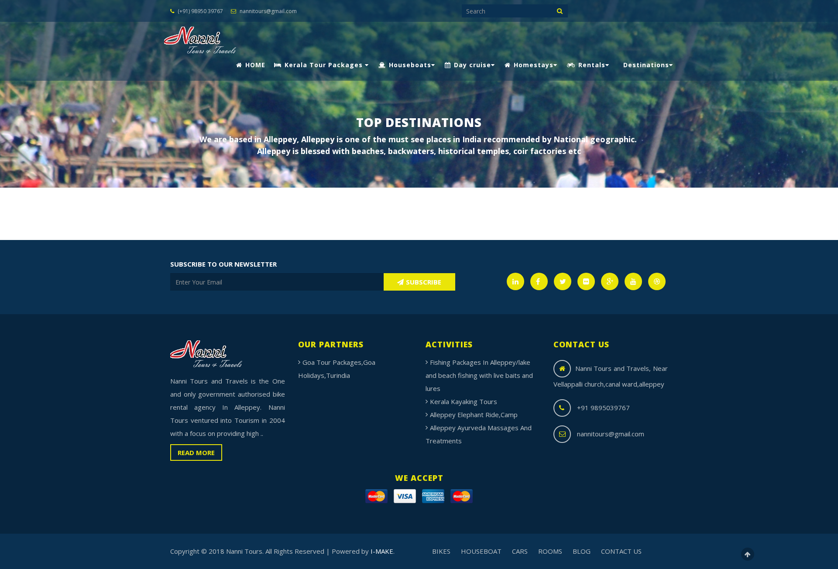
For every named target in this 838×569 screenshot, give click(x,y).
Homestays (532, 65)
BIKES (441, 551)
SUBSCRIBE (423, 282)
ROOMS (550, 551)
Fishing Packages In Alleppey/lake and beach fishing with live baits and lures (479, 375)
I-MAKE (382, 551)
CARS (520, 551)
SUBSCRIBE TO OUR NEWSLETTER (223, 264)
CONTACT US (621, 551)
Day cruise (471, 65)
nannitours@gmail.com (267, 11)
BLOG (582, 551)
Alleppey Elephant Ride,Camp (474, 414)
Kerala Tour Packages (323, 65)
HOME (254, 65)
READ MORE (196, 452)
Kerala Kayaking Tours (463, 401)
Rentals (590, 65)
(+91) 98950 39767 (199, 11)
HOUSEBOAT (481, 551)
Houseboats (409, 65)
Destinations (646, 65)
